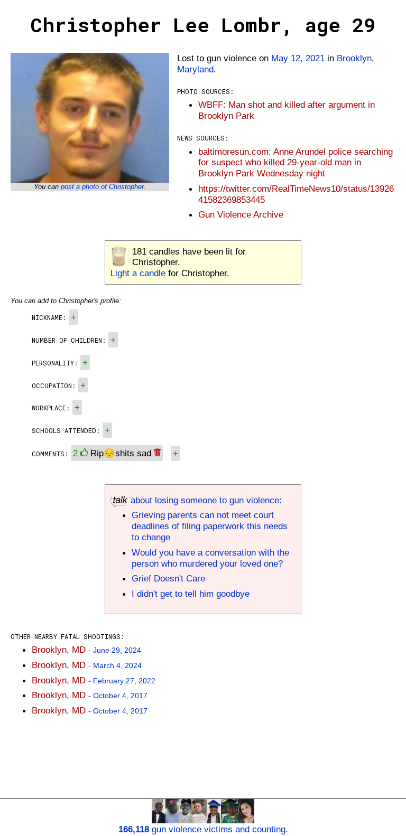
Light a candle (137, 273)
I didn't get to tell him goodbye (191, 593)
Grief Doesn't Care (168, 578)
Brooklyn (354, 58)
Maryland (195, 69)
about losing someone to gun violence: (205, 500)
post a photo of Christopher (102, 187)
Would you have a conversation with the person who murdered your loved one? (210, 558)
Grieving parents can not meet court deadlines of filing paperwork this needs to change (210, 526)
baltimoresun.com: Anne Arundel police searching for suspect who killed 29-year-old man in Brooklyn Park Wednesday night (295, 162)
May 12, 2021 (298, 58)
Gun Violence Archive (240, 214)
